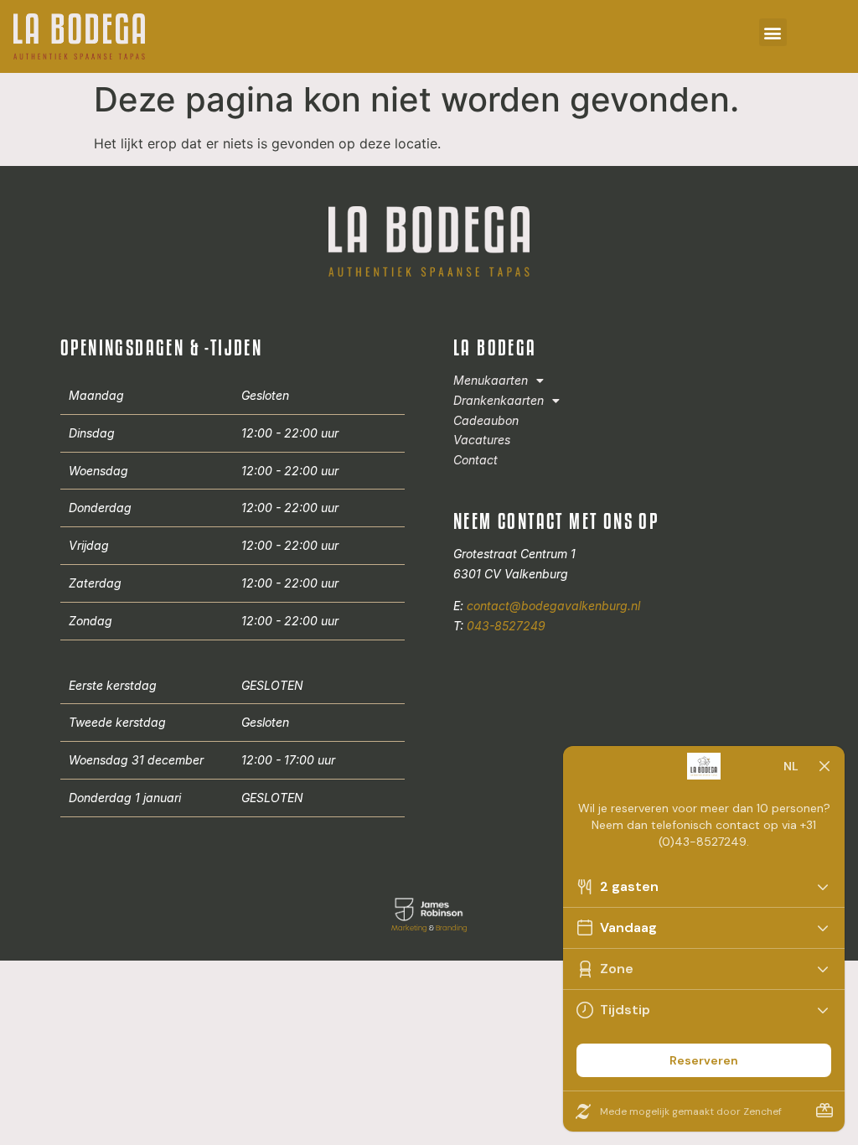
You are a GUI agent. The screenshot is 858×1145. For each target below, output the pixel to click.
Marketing (409, 928)
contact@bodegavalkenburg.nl (553, 605)
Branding (452, 928)
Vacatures (481, 440)
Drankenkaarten (498, 400)
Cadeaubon (486, 420)
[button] (773, 32)
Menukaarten (490, 380)
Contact (475, 460)
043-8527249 (506, 626)
